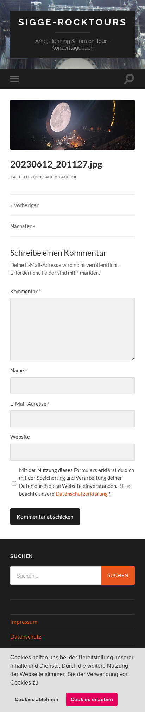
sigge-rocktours (72, 22)
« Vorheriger (24, 205)
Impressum (23, 621)
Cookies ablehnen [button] (36, 699)
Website (20, 436)
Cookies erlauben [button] (92, 699)
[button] (42, 683)
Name (18, 370)
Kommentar (25, 291)
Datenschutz (25, 636)
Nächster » (22, 226)
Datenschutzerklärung (82, 493)
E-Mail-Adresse (30, 403)
